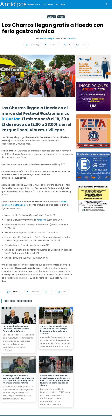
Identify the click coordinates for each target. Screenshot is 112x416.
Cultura (51, 17)
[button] (107, 5)
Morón (61, 17)
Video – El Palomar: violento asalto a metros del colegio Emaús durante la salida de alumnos (53, 330)
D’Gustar (10, 119)
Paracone (42, 219)
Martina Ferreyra (47, 38)
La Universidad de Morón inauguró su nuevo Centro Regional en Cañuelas (16, 328)
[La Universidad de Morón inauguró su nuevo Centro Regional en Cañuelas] (18, 315)
